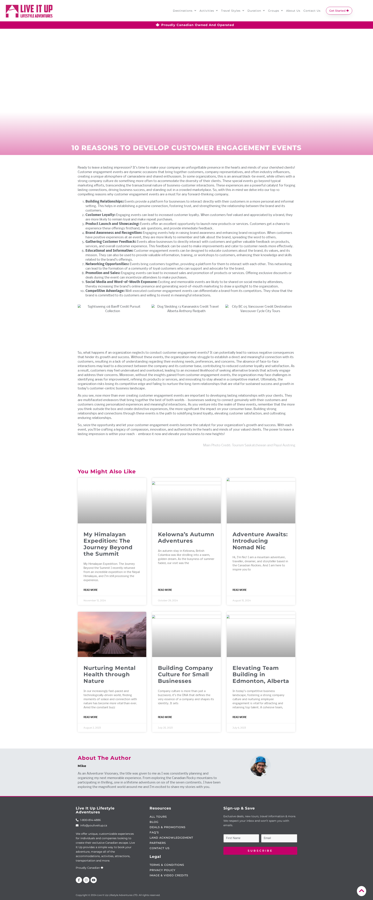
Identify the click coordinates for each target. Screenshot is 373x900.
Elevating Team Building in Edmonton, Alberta (261, 674)
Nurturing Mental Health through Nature (110, 674)
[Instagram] (86, 880)
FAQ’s (154, 832)
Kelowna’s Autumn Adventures (186, 537)
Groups (273, 10)
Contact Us (312, 10)
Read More (91, 590)
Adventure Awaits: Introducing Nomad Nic (260, 541)
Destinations (183, 10)
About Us (293, 10)
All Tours (158, 816)
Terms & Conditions (167, 865)
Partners (158, 843)
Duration (254, 10)
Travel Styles (231, 10)
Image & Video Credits (169, 875)
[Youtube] (94, 880)
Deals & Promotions (168, 827)
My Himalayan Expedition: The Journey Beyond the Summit (108, 544)
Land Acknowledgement (171, 837)
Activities (207, 10)
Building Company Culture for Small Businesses (185, 674)
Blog (154, 822)
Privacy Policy (162, 870)
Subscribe (260, 850)
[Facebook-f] (79, 880)
